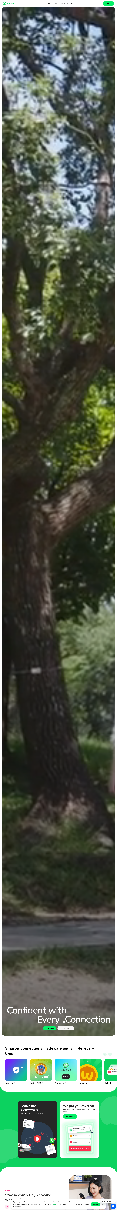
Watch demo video (65, 1028)
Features (47, 3)
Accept (95, 1204)
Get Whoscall (50, 1028)
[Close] (103, 1204)
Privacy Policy (56, 1204)
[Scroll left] (105, 1054)
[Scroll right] (110, 1054)
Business (63, 3)
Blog (71, 3)
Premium (55, 3)
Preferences (79, 1204)
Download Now (70, 1116)
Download (108, 3)
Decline (86, 1204)
